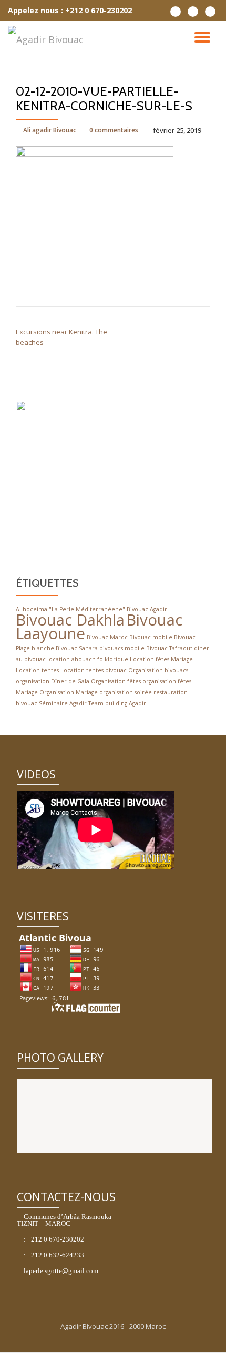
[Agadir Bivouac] (47, 39)
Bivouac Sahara (77, 648)
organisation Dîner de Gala (52, 681)
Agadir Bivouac (84, 1326)
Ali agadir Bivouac (49, 130)
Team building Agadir (117, 703)
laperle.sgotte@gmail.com (61, 1271)
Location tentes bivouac (93, 670)
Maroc (156, 1326)
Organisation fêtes (116, 681)
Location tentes (37, 670)
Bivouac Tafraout (169, 648)
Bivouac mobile (150, 637)
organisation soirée (125, 692)
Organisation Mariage (68, 692)
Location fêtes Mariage (161, 659)
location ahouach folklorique (87, 659)
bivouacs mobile (122, 648)
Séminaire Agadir (63, 703)
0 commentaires (113, 130)
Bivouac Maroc (107, 637)
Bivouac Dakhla (70, 619)
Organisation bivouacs (158, 670)
